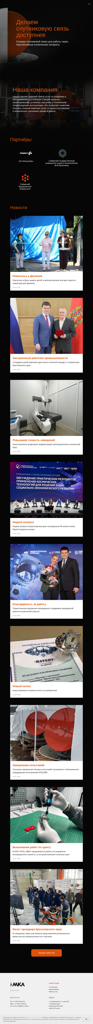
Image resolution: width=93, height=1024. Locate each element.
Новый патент (22, 686)
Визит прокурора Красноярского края (37, 929)
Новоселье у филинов (27, 276)
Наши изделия (54, 989)
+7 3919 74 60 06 (20, 1004)
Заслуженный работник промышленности (40, 358)
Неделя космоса (23, 522)
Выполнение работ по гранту (32, 847)
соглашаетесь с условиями (35, 1017)
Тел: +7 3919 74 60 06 (17, 1001)
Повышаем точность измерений (34, 440)
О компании (53, 987)
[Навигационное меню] (89, 3)
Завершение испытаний (28, 765)
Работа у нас (53, 992)
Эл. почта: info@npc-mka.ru (19, 1006)
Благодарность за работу (29, 604)
